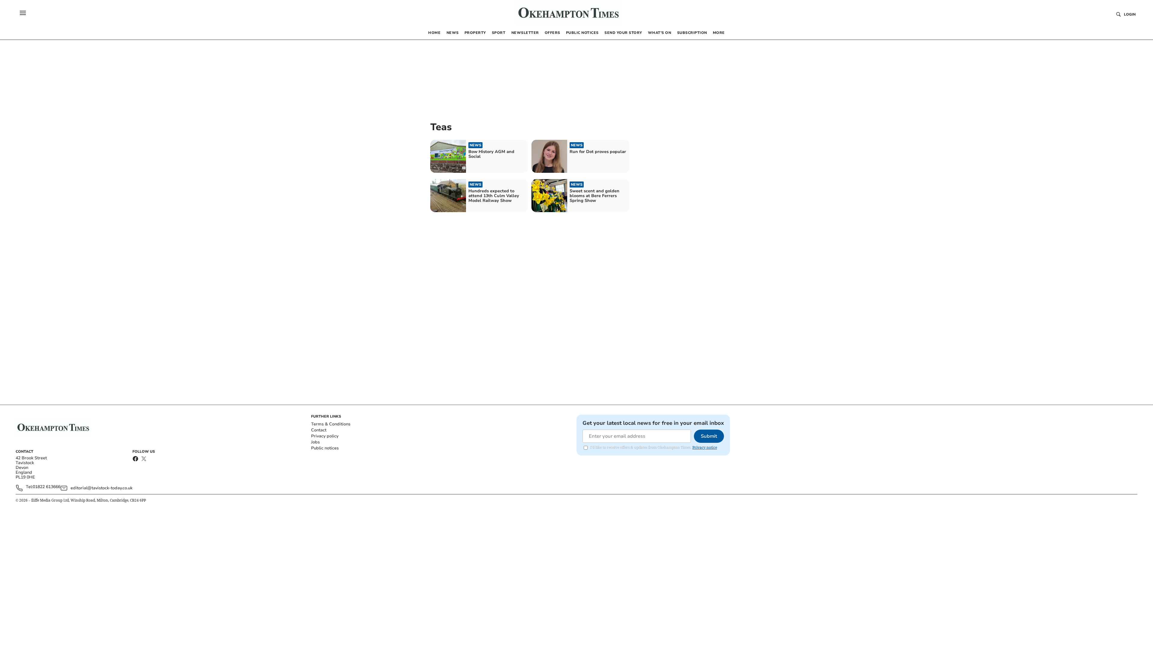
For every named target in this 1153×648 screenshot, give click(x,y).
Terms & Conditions (330, 424)
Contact (318, 430)
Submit (709, 436)
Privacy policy (324, 436)
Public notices (325, 448)
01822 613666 (46, 487)
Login (1130, 14)
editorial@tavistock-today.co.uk (101, 488)
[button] (23, 13)
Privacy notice (704, 447)
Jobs (315, 442)
